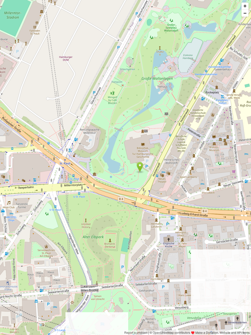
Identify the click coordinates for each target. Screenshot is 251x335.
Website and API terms (235, 332)
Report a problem (136, 332)
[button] (140, 167)
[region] (125, 167)
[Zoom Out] (245, 13)
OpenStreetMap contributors (171, 332)
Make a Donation (206, 332)
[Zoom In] (245, 6)
